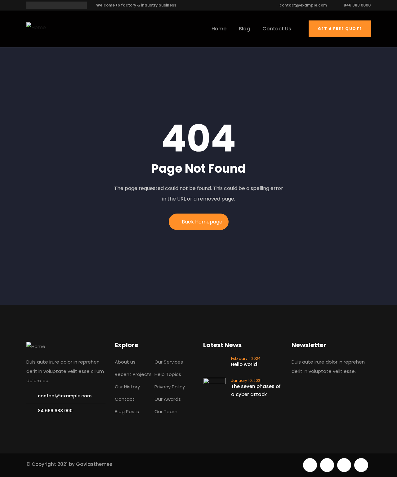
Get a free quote (340, 28)
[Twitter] (310, 465)
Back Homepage (202, 221)
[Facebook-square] (327, 465)
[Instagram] (361, 465)
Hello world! (245, 364)
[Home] (36, 27)
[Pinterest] (344, 465)
